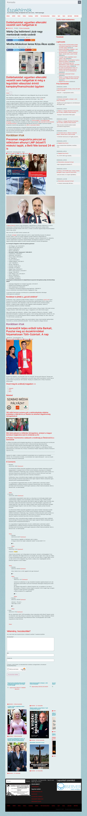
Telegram (11, 388)
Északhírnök (19, 10)
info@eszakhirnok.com (36, 791)
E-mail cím (9, 658)
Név (8, 653)
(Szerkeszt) (20, 466)
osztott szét (46, 299)
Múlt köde (76, 16)
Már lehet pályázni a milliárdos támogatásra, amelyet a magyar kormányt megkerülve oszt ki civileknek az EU (29, 434)
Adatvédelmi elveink (36, 801)
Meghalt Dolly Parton (64, 81)
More (10, 391)
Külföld (36, 16)
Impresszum (34, 794)
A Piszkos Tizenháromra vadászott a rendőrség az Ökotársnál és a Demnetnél (30, 439)
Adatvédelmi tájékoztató (37, 799)
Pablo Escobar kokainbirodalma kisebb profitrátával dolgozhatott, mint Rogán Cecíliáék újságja (16, 684)
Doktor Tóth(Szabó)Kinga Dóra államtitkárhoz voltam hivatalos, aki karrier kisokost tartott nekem (69, 64)
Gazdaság (30, 16)
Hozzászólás (10, 636)
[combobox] (15, 781)
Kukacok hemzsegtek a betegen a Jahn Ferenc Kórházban (39, 683)
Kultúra (24, 16)
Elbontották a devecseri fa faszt (37, 742)
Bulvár (19, 16)
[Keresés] (79, 2)
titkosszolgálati (35, 120)
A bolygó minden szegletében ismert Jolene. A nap (16, 707)
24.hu (41, 99)
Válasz (10, 492)
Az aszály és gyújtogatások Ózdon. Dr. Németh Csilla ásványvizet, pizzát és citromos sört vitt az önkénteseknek (16, 739)
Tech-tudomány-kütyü (45, 16)
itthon (7, 93)
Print (10, 390)
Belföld (13, 16)
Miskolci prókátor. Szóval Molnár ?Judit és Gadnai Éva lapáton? (39, 708)
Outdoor (53, 16)
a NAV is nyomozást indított (33, 125)
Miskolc (8, 16)
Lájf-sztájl (70, 16)
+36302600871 (35, 786)
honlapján (14, 235)
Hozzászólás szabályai (36, 796)
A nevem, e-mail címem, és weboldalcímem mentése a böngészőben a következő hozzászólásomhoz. (26, 665)
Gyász (64, 16)
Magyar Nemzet (11, 225)
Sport (59, 16)
